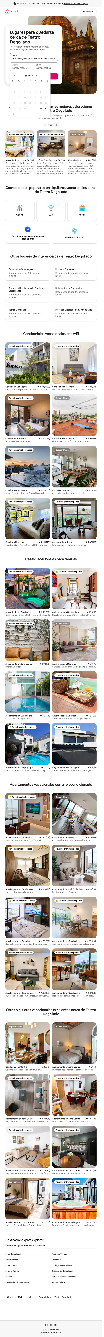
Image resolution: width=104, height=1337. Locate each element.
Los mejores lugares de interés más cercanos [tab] (25, 1245)
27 (30, 108)
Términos (57, 1332)
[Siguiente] (57, 125)
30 (46, 108)
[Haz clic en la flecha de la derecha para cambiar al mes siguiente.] (46, 75)
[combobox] (34, 58)
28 (35, 108)
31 (14, 114)
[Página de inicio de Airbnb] (12, 11)
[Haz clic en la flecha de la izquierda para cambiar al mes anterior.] (14, 75)
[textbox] (22, 68)
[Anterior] (45, 125)
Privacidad (45, 1332)
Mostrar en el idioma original (76, 3)
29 (41, 108)
